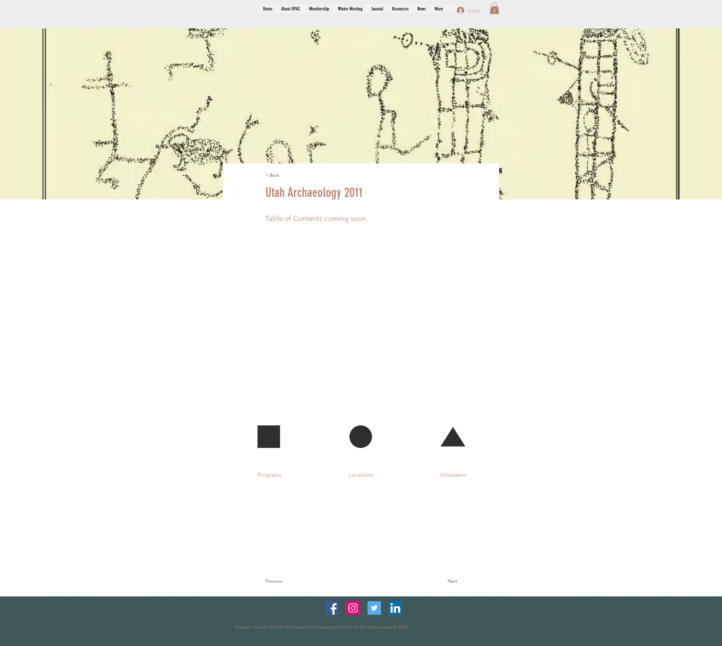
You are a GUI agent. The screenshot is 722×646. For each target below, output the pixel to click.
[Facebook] (332, 608)
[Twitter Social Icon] (374, 608)
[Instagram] (353, 608)
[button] (494, 8)
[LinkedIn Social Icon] (395, 608)
